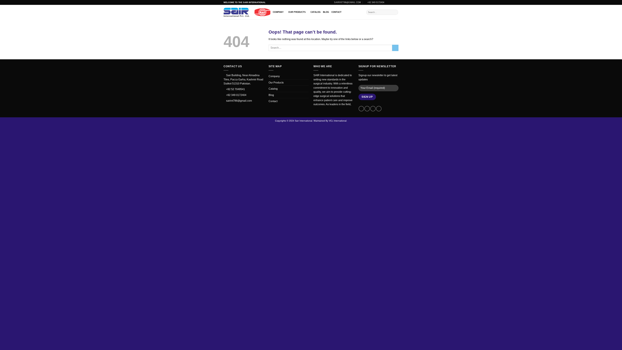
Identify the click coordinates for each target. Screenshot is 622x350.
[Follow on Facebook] (388, 2)
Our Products (297, 12)
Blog (326, 12)
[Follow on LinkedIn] (397, 2)
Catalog (316, 12)
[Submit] (395, 12)
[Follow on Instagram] (391, 2)
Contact (336, 12)
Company (278, 12)
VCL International (337, 120)
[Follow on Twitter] (394, 2)
